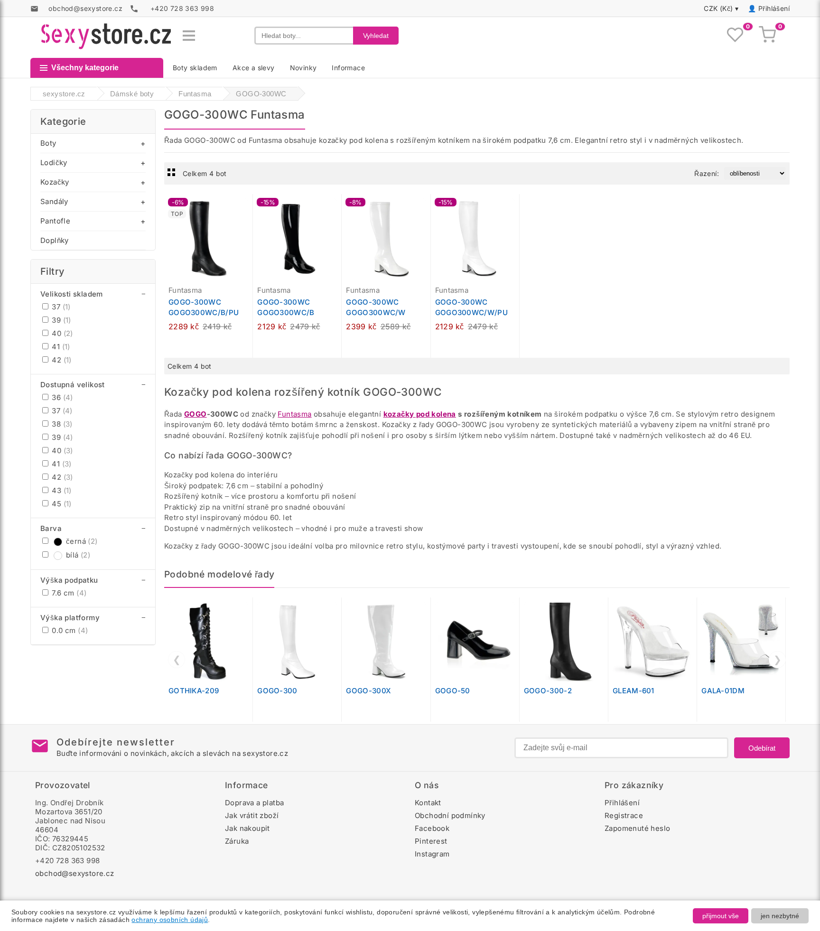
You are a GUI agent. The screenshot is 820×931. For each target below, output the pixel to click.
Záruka (237, 841)
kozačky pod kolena (419, 414)
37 (60, 306)
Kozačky (54, 181)
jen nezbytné (780, 916)
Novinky (303, 68)
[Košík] (767, 35)
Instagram (432, 853)
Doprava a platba (254, 802)
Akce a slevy (254, 68)
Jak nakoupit (247, 828)
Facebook (432, 828)
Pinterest (431, 841)
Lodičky (53, 162)
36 (61, 397)
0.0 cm (69, 630)
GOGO (195, 414)
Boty (48, 143)
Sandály (54, 201)
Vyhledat (376, 35)
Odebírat (761, 748)
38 (61, 423)
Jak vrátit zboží (252, 815)
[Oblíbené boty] (735, 35)
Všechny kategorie (85, 68)
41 (60, 346)
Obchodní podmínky (450, 815)
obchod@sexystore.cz (74, 873)
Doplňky (54, 240)
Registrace (624, 815)
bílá (78, 554)
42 (61, 359)
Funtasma (294, 414)
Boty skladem (195, 68)
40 (61, 333)
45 (61, 503)
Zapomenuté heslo (637, 828)
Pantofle (55, 220)
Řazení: (706, 173)
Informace (348, 68)
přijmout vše (720, 916)
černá (82, 541)
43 (61, 490)
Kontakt (428, 802)
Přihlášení (774, 8)
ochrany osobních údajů (169, 919)
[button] (247, 206)
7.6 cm (68, 592)
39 (60, 320)
